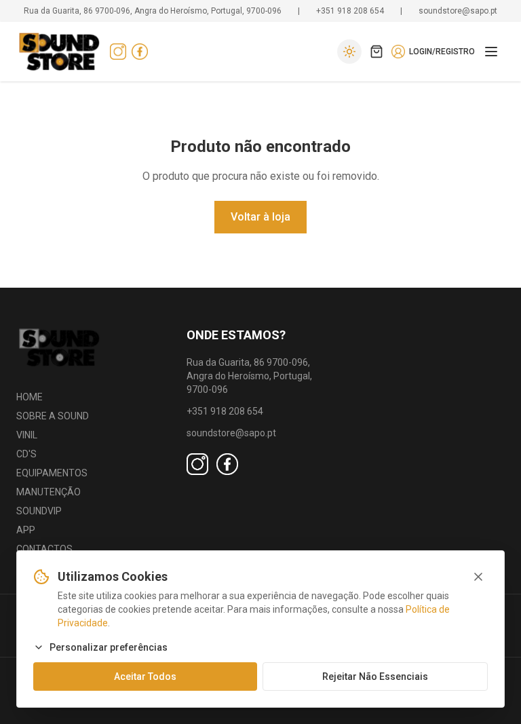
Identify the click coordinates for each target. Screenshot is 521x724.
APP (25, 530)
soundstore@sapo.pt (458, 11)
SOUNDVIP (39, 511)
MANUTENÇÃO (48, 492)
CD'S (26, 454)
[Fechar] (478, 576)
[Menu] (491, 51)
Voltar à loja (260, 216)
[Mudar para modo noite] (349, 51)
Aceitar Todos (145, 676)
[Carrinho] (376, 51)
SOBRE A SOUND (52, 416)
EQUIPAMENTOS (52, 473)
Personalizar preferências (109, 647)
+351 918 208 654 (350, 11)
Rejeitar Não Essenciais (375, 676)
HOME (29, 397)
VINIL (26, 435)
